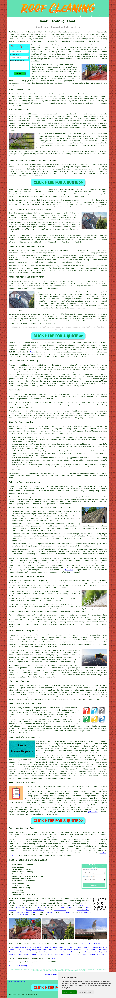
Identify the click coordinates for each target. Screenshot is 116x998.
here (53, 958)
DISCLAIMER (102, 16)
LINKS (83, 16)
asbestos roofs (92, 561)
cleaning (65, 215)
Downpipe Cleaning (72, 950)
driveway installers (35, 910)
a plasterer (41, 908)
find (16, 832)
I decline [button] (72, 992)
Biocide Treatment (71, 952)
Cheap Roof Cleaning (62, 947)
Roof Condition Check (52, 950)
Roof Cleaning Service (40, 947)
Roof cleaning (15, 343)
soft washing (80, 791)
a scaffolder (83, 910)
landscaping (86, 912)
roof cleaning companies (20, 846)
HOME (78, 16)
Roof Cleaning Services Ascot (28, 860)
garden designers (65, 908)
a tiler (67, 912)
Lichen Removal (89, 950)
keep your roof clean (38, 433)
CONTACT (95, 16)
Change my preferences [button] (85, 992)
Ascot (32, 352)
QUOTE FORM (92, 812)
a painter (50, 912)
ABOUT (89, 16)
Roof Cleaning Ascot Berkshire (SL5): (26, 32)
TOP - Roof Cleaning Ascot (20, 966)
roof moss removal (80, 805)
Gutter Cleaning (39, 954)
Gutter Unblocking (28, 952)
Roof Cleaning (18, 981)
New (24, 981)
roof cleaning (74, 67)
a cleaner (20, 908)
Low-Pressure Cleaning (92, 952)
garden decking (81, 905)
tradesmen (70, 901)
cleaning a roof (20, 760)
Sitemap (10, 981)
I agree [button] (65, 992)
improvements (65, 898)
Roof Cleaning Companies (30, 950)
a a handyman (24, 914)
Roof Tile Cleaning (80, 954)
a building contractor (25, 912)
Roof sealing (15, 403)
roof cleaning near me (45, 771)
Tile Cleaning (21, 947)
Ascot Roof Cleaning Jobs (90, 943)
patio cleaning (60, 910)
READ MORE (69, 570)
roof (44, 41)
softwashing (17, 518)
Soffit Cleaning (97, 954)
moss (55, 98)
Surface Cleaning (82, 947)
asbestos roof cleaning (46, 793)
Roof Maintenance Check (49, 952)
